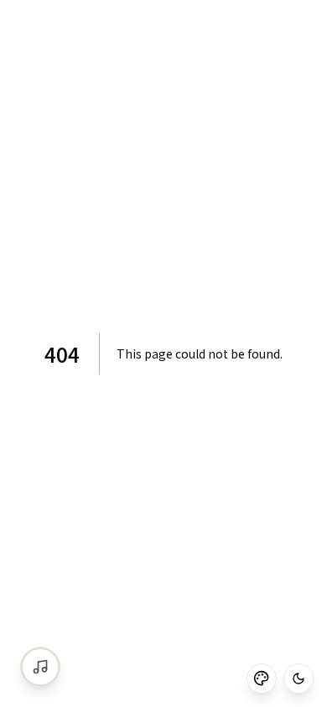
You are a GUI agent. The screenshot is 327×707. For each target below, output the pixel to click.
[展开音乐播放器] (40, 667)
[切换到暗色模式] (298, 678)
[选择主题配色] (262, 678)
